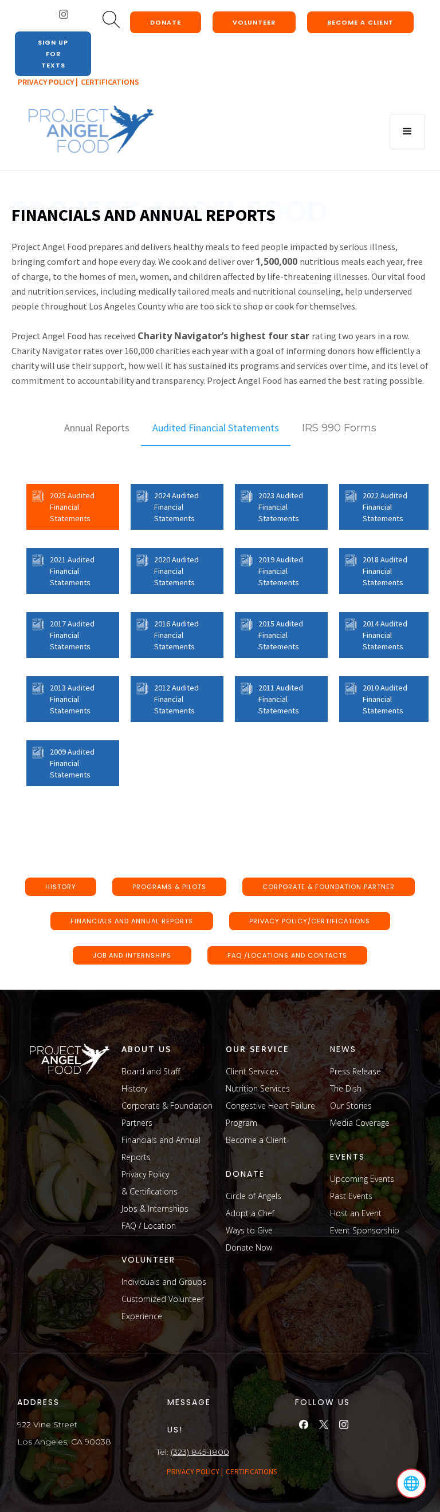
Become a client (360, 22)
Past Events (351, 1195)
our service (257, 1048)
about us (146, 1048)
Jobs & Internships (154, 1208)
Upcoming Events (362, 1178)
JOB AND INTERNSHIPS (132, 955)
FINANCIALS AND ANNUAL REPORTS (131, 921)
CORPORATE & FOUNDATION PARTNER (328, 886)
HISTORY (60, 886)
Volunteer (254, 22)
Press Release (355, 1071)
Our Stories (351, 1105)
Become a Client (256, 1139)
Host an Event (356, 1213)
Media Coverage (360, 1122)
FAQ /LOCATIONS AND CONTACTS (287, 955)
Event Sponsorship (364, 1230)
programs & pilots (169, 886)
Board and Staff (150, 1071)
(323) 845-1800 (200, 1452)
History (134, 1088)
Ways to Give (249, 1230)
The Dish (346, 1088)
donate (165, 22)
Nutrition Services (258, 1088)
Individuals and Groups (163, 1281)
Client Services (252, 1071)
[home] (90, 130)
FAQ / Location (148, 1225)
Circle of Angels (253, 1195)
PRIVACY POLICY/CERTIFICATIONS (309, 921)
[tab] (97, 428)
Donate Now (249, 1247)
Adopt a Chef (250, 1213)
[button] (407, 131)
